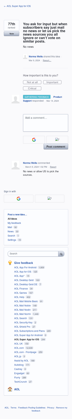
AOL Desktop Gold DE (26, 284)
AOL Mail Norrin (22, 313)
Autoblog (19, 364)
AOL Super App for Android (28, 335)
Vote (11, 33)
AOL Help (19, 297)
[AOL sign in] (57, 140)
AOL (17, 389)
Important (53, 82)
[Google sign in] (34, 140)
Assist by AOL (21, 360)
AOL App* (19, 275)
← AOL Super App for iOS (17, 6)
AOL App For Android (25, 267)
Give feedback (23, 263)
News (11, 231)
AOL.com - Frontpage (25, 352)
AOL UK (18, 343)
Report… (47, 60)
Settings (12, 239)
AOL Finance (21, 288)
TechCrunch (20, 381)
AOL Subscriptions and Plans (29, 330)
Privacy (50, 407)
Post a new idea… (17, 214)
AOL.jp (18, 356)
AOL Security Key (23, 322)
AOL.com (19, 347)
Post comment (55, 146)
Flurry (17, 377)
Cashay (18, 368)
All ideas (12, 218)
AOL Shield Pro (22, 326)
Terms (14, 407)
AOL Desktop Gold (24, 280)
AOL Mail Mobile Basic (26, 301)
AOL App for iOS (23, 271)
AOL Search (20, 318)
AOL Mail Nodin (22, 309)
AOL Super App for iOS (27, 339)
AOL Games (20, 292)
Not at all (34, 82)
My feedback (14, 222)
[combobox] (34, 253)
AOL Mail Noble (22, 305)
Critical (34, 88)
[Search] (61, 253)
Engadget (19, 373)
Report (53, 166)
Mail (10, 227)
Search (11, 235)
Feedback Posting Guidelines (32, 407)
